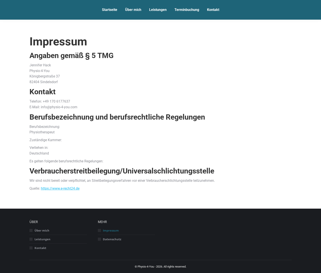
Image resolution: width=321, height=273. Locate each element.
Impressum (111, 230)
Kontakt (40, 248)
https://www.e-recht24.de (60, 188)
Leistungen (42, 239)
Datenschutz (112, 239)
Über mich (42, 230)
